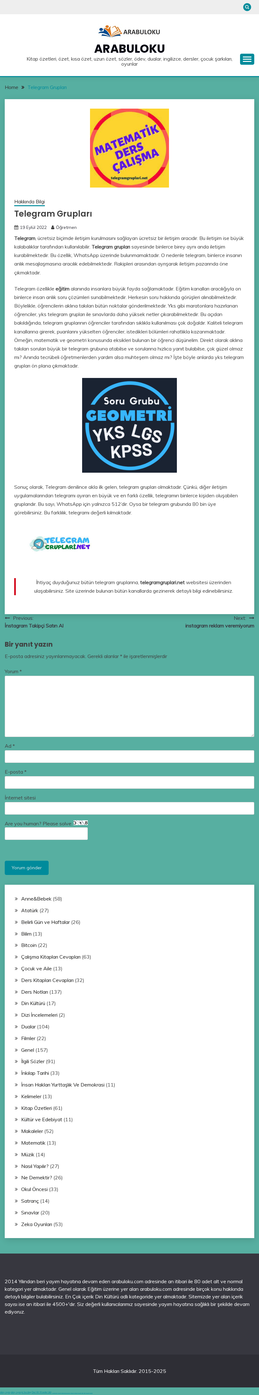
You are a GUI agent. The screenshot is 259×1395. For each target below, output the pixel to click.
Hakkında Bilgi (29, 202)
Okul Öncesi (34, 1189)
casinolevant (72, 1392)
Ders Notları (34, 992)
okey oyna (5, 1392)
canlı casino (59, 1392)
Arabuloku (129, 48)
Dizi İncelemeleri (39, 1015)
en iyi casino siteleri (54, 1392)
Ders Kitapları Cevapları (47, 980)
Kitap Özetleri (36, 1108)
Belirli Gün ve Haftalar (45, 922)
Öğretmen (66, 227)
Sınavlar (30, 1212)
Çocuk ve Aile (36, 968)
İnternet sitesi (20, 797)
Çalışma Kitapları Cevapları (51, 957)
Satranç (30, 1201)
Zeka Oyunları (36, 1224)
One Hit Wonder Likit (41, 1392)
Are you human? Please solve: (39, 823)
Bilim (26, 934)
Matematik (33, 1143)
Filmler (28, 1038)
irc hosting (26, 1392)
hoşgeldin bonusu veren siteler (65, 1392)
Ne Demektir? (36, 1177)
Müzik (27, 1154)
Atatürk (29, 910)
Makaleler (32, 1131)
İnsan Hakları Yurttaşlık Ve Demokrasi (63, 1084)
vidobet (82, 1392)
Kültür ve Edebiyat (41, 1119)
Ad (10, 746)
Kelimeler (31, 1096)
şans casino (79, 1392)
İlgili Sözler (33, 1061)
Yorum (13, 671)
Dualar (28, 1026)
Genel (27, 1050)
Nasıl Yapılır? (35, 1166)
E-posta (16, 772)
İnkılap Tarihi (35, 1073)
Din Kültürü (33, 1003)
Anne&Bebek (36, 898)
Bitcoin (29, 945)
